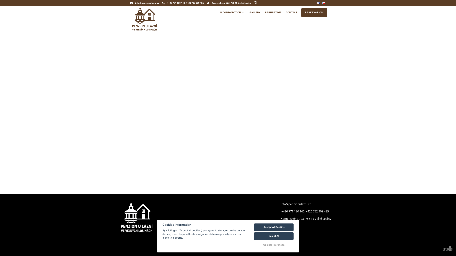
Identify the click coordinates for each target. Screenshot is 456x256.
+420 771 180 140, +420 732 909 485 (305, 211)
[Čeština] (324, 3)
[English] (318, 3)
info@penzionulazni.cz (296, 204)
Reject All (274, 235)
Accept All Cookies (273, 227)
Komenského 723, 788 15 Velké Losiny (306, 219)
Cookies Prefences (273, 244)
